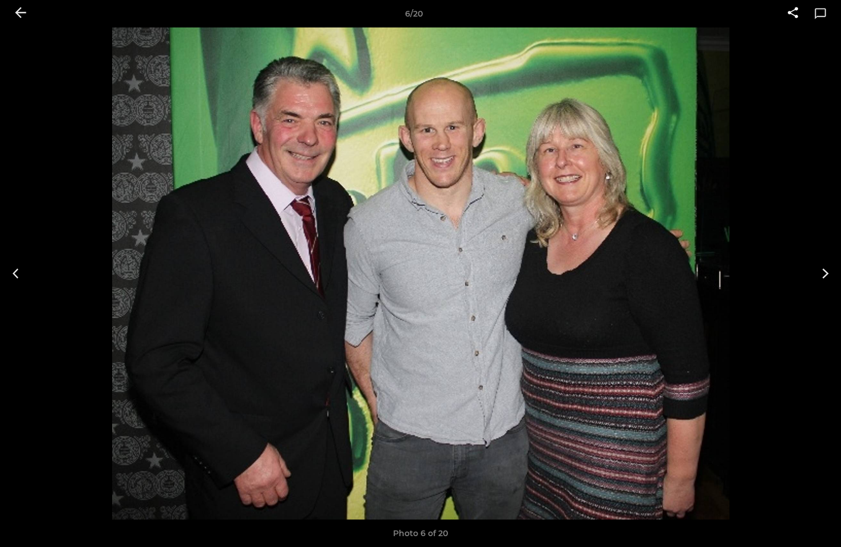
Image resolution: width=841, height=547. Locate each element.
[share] (793, 14)
